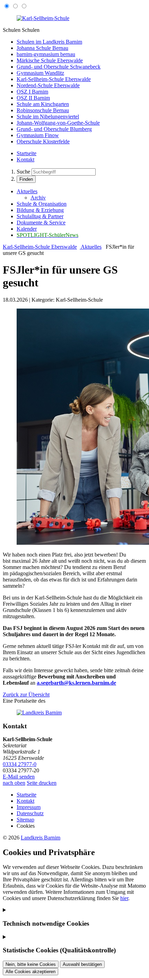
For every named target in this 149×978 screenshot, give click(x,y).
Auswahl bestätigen (82, 964)
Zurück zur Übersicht (26, 694)
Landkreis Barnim (40, 838)
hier (124, 898)
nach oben (14, 783)
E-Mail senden (19, 777)
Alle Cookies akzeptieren (30, 971)
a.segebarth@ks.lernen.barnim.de (76, 683)
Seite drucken (41, 783)
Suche (23, 172)
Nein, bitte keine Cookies (31, 964)
